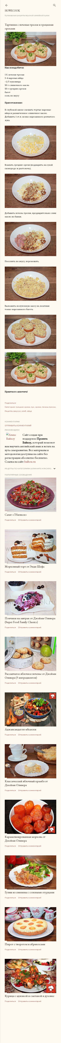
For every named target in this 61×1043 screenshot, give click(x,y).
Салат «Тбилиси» (16, 514)
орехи (38, 407)
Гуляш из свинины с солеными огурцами (29, 892)
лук (32, 407)
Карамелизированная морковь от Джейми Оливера (25, 838)
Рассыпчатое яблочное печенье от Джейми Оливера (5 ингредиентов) (30, 675)
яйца (29, 411)
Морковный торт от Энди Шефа (24, 566)
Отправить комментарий (18, 425)
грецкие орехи (23, 407)
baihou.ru (30, 461)
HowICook (12, 10)
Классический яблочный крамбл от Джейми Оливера (26, 783)
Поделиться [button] (10, 403)
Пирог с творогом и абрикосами (25, 944)
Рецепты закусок (13, 411)
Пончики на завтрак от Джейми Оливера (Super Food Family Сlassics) (30, 620)
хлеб (24, 411)
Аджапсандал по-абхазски (20, 729)
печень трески (49, 407)
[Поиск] (54, 5)
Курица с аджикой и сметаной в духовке (29, 996)
